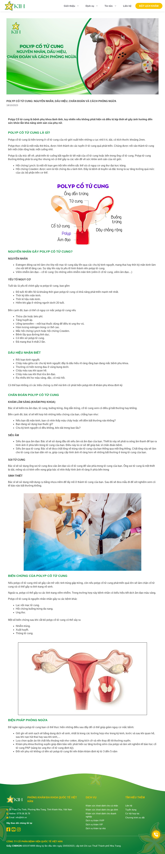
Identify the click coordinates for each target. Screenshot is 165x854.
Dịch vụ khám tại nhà (96, 828)
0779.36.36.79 (23, 813)
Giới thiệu (69, 6)
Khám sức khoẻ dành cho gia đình (102, 809)
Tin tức (109, 6)
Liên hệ (127, 6)
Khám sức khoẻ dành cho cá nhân (102, 805)
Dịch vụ (90, 6)
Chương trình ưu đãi (135, 817)
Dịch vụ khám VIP (94, 824)
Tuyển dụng (130, 809)
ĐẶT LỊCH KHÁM (149, 6)
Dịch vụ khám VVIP (95, 820)
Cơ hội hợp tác (132, 813)
